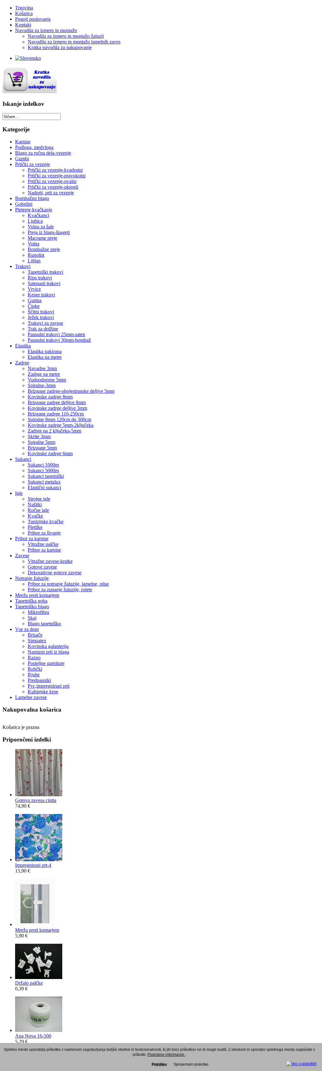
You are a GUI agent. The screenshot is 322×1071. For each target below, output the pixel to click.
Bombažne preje (44, 249)
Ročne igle (38, 510)
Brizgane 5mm (42, 447)
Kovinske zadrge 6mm (50, 453)
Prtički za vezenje (32, 164)
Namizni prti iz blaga (48, 652)
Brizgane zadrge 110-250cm (56, 413)
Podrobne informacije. (166, 1054)
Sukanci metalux (44, 481)
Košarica (24, 13)
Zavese (22, 555)
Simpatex (37, 640)
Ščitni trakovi (41, 311)
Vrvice (34, 289)
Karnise (23, 141)
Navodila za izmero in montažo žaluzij (66, 36)
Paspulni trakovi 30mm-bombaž (59, 340)
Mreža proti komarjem (37, 595)
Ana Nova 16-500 (33, 1036)
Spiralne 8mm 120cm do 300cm (59, 419)
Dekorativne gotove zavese (54, 572)
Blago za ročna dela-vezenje (43, 153)
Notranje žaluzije (32, 578)
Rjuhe (34, 674)
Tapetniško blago (32, 606)
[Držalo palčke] (38, 977)
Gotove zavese (42, 567)
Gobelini (23, 204)
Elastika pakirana (45, 351)
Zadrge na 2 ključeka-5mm (54, 430)
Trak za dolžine (43, 328)
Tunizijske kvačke (46, 521)
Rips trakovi (40, 277)
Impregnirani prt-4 (33, 865)
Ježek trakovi (41, 317)
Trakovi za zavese (45, 323)
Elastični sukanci (44, 487)
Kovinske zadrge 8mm (50, 396)
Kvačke (35, 515)
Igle (19, 493)
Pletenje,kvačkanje (33, 209)
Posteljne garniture (46, 663)
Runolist (36, 255)
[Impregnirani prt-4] (38, 859)
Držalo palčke (29, 983)
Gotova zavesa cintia (35, 800)
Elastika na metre (45, 357)
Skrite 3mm (39, 436)
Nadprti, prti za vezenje (51, 192)
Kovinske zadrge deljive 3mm (57, 408)
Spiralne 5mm (41, 442)
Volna (33, 243)
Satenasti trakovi (44, 283)
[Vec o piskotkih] (301, 1063)
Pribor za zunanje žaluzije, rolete (60, 589)
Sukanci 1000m (43, 464)
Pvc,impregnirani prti (48, 686)
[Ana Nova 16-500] (38, 1030)
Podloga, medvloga (34, 147)
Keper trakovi (41, 294)
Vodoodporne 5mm (47, 379)
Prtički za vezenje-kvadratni (55, 170)
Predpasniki (39, 680)
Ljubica (35, 221)
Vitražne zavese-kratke (50, 561)
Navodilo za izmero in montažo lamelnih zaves (74, 41)
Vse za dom (27, 629)
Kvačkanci (38, 215)
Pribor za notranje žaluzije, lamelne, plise (68, 584)
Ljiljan (34, 260)
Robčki (35, 669)
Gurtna (35, 300)
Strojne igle (39, 498)
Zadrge (22, 362)
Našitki (35, 504)
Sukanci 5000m (43, 470)
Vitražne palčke (43, 544)
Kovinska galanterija (48, 646)
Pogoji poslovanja (33, 19)
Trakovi (23, 266)
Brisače (35, 635)
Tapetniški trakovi (45, 272)
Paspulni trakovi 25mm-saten (56, 334)
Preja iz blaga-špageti (49, 232)
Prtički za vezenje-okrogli (53, 187)
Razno (34, 657)
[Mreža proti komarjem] (35, 924)
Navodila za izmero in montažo (46, 30)
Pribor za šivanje (44, 533)
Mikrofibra (38, 612)
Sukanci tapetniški (46, 476)
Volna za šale (41, 226)
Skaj (32, 618)
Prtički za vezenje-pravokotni (57, 175)
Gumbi (22, 158)
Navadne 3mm (42, 368)
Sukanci (23, 459)
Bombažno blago (32, 198)
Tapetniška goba (31, 601)
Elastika (23, 345)
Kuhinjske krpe (43, 691)
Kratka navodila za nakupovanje (60, 47)
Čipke (34, 306)
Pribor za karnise (31, 538)
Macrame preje (42, 238)
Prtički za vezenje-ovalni (52, 181)
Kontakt (23, 24)
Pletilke (35, 527)
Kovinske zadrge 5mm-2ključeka (60, 425)
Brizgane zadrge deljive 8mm (57, 402)
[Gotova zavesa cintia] (38, 794)
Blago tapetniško (44, 623)
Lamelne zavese (31, 697)
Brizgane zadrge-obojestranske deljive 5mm (71, 391)
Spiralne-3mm (42, 385)
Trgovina (24, 7)
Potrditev (159, 1064)
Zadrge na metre (44, 374)
